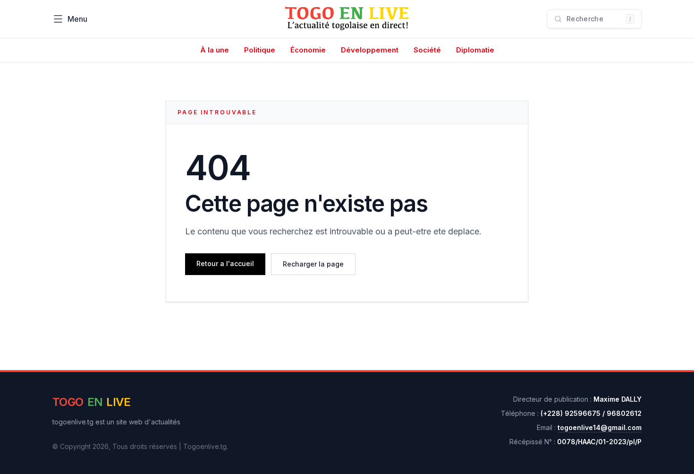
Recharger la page (313, 264)
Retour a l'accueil (225, 263)
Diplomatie (475, 49)
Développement (369, 49)
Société (427, 49)
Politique (259, 49)
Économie (308, 49)
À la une (214, 49)
